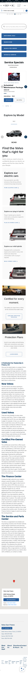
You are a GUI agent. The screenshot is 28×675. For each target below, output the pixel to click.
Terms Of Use (10, 662)
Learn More (14, 354)
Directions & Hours (17, 646)
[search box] (14, 27)
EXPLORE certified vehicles (14, 316)
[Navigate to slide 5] (14, 14)
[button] (14, 581)
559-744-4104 (12, 604)
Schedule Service (13, 67)
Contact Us (7, 628)
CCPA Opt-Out (21, 662)
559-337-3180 (11, 603)
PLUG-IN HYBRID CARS (11, 222)
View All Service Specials (13, 65)
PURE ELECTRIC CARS (11, 187)
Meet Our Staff (3, 647)
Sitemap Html (13, 662)
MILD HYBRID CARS (10, 261)
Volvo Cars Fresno (2, 662)
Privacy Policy (6, 662)
